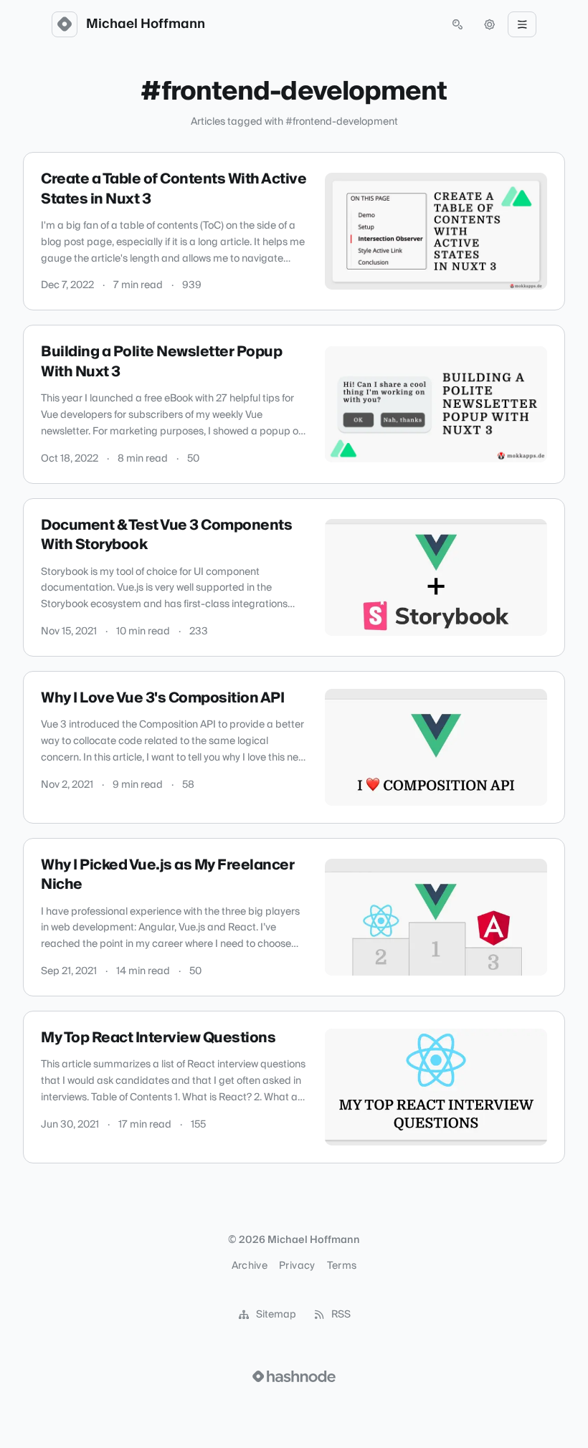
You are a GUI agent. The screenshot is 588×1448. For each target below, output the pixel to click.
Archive (249, 1266)
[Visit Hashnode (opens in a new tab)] (294, 1376)
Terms (342, 1266)
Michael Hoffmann (145, 24)
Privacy (297, 1266)
